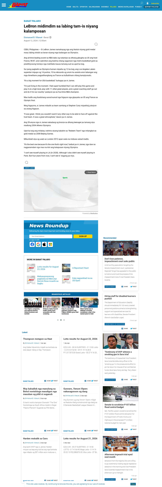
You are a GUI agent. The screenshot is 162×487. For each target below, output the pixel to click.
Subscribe (155, 3)
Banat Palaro (32, 21)
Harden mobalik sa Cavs (35, 438)
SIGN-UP (83, 236)
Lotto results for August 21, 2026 (80, 438)
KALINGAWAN (94, 7)
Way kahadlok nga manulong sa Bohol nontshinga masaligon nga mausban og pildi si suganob (40, 391)
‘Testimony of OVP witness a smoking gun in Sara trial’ (118, 353)
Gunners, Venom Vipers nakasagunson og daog (75, 390)
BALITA (76, 7)
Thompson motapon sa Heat (37, 339)
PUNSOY (138, 7)
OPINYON (83, 7)
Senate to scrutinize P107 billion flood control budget (120, 405)
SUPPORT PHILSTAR (152, 7)
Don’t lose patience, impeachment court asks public (120, 259)
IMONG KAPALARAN (126, 7)
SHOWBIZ (105, 7)
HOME (68, 7)
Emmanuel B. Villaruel (33, 37)
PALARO (113, 7)
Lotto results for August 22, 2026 (80, 339)
